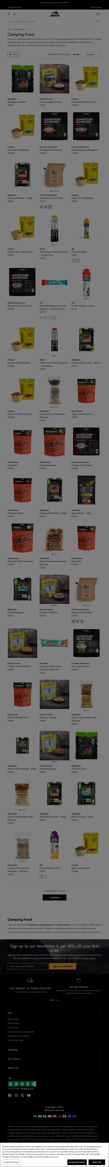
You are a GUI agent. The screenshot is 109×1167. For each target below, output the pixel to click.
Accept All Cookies (77, 1162)
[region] (54, 1155)
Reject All (97, 1162)
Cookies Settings (11, 1162)
